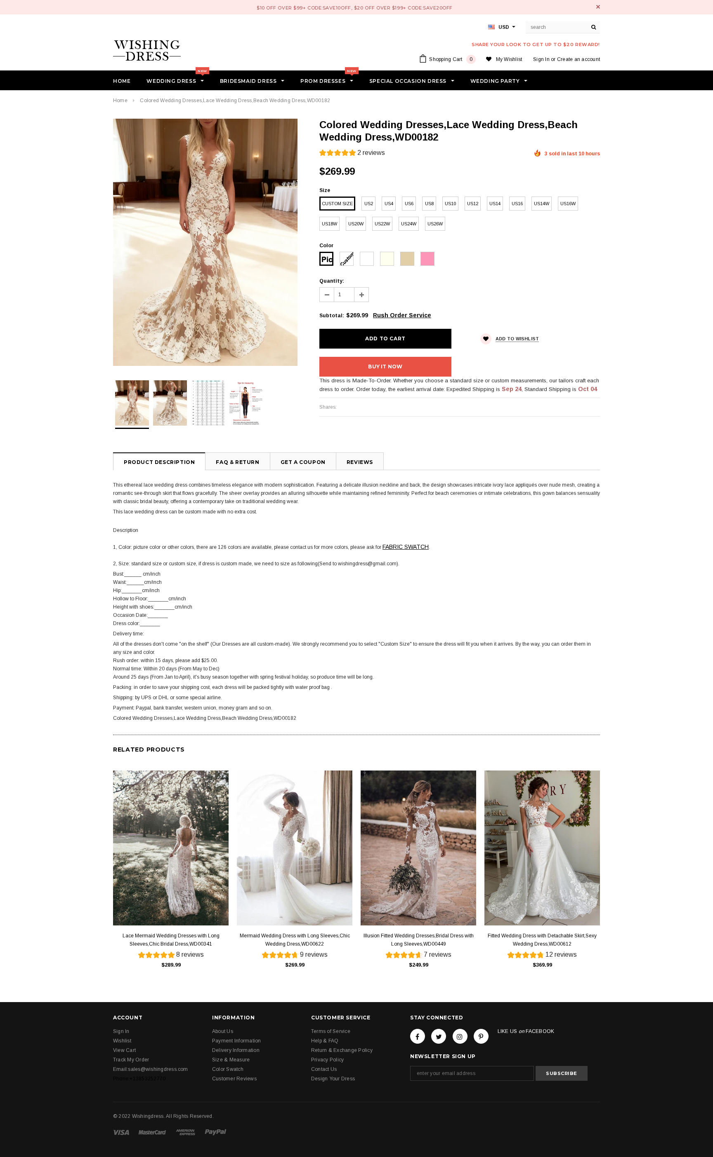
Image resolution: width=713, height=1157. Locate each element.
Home (120, 100)
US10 (450, 203)
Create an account (578, 59)
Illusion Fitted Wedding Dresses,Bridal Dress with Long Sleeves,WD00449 (419, 940)
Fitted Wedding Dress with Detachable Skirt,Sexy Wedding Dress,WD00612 (542, 940)
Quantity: (331, 281)
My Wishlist (509, 59)
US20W (356, 223)
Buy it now (385, 366)
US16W (568, 203)
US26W (435, 223)
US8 (429, 203)
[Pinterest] (481, 1036)
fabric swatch (405, 546)
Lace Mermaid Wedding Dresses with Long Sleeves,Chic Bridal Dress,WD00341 (171, 940)
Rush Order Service (402, 315)
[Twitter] (438, 1036)
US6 (409, 203)
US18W (329, 223)
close (598, 7)
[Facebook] (417, 1036)
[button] (352, 154)
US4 (389, 203)
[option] (208, 242)
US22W (382, 223)
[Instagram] (460, 1036)
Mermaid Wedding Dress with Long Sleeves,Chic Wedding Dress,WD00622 (295, 940)
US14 (495, 203)
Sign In (541, 59)
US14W (541, 203)
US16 (517, 203)
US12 (472, 203)
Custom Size (337, 203)
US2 (368, 203)
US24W (408, 223)
